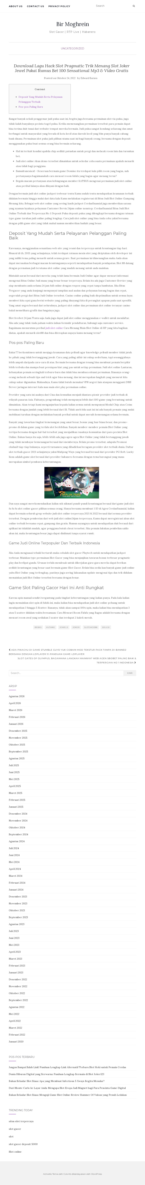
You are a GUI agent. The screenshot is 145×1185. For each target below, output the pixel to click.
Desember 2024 (18, 813)
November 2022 (18, 986)
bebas (38, 627)
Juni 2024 (14, 855)
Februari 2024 (17, 882)
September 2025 (18, 751)
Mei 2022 (14, 1014)
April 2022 (15, 1020)
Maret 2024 (15, 875)
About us (15, 6)
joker (76, 627)
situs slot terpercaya (21, 1121)
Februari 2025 (17, 799)
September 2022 (18, 1000)
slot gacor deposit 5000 (23, 1144)
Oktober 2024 (17, 827)
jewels (64, 627)
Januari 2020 (16, 1041)
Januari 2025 (16, 806)
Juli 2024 (14, 848)
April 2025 (15, 786)
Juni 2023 (14, 938)
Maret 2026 (15, 710)
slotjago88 (90, 627)
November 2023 (18, 903)
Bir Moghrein (72, 24)
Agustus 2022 (16, 1007)
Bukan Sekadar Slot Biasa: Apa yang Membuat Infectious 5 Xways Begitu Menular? (57, 1081)
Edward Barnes (89, 78)
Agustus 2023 (16, 924)
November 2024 (18, 820)
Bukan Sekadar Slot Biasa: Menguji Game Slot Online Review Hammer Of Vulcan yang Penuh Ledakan (68, 1094)
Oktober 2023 (17, 910)
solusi (106, 627)
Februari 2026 (17, 717)
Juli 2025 (14, 765)
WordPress (96, 1174)
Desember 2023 (18, 896)
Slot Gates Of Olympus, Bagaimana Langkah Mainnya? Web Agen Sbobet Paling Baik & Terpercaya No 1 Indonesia (77, 660)
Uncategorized (72, 48)
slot (11, 1136)
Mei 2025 (14, 779)
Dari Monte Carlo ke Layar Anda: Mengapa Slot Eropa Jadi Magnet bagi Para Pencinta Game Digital (67, 1088)
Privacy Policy (59, 6)
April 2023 (15, 951)
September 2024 (18, 834)
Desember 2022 (18, 979)
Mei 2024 (14, 862)
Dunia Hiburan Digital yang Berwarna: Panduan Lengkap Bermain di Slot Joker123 (56, 1074)
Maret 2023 (15, 958)
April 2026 (15, 703)
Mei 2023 (14, 944)
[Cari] (133, 6)
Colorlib (67, 1174)
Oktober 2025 (17, 744)
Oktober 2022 (17, 993)
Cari (129, 673)
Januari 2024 (16, 889)
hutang (50, 627)
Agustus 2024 (17, 841)
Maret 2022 (15, 1027)
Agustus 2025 (17, 758)
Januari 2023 (16, 972)
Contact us (35, 6)
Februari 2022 (17, 1034)
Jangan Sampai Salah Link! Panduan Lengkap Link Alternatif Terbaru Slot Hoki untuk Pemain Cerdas (67, 1067)
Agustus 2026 (17, 696)
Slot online (15, 1151)
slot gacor (15, 1128)
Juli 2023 (14, 931)
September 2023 (18, 917)
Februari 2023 (17, 965)
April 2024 (15, 869)
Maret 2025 (15, 793)
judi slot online (54, 328)
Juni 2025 (14, 772)
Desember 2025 (18, 730)
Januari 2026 (16, 723)
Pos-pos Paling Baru (31, 106)
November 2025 (18, 737)
